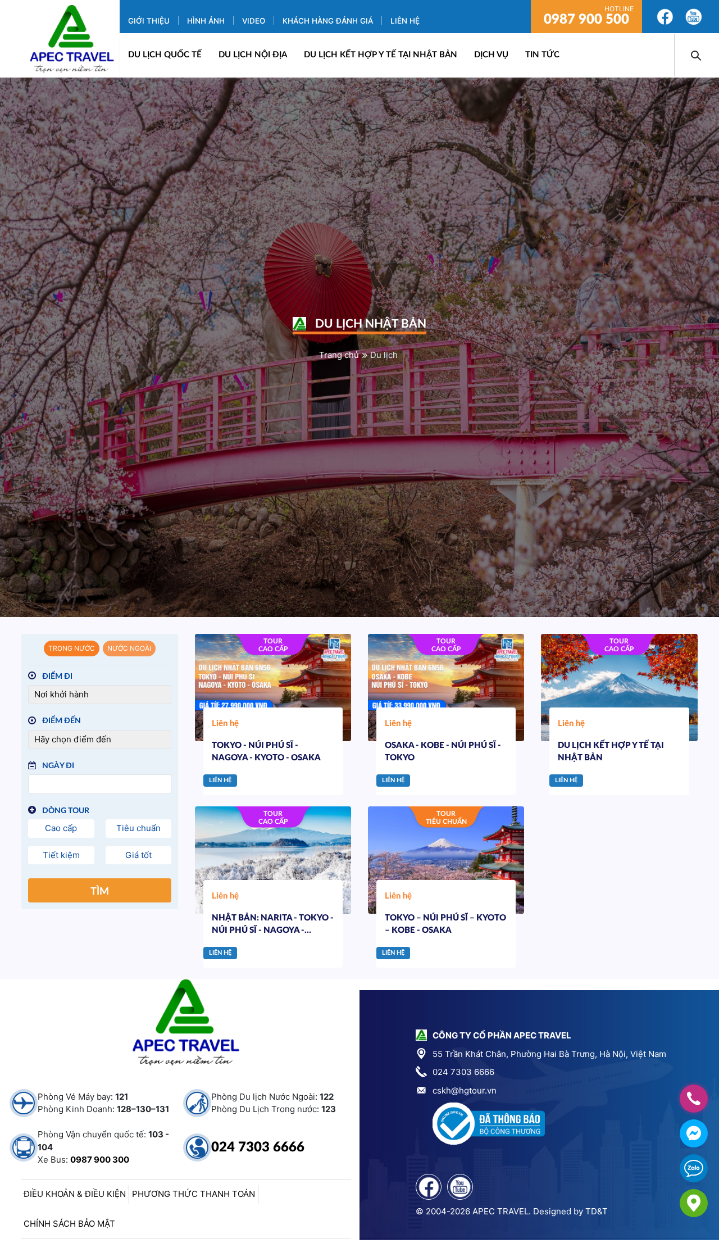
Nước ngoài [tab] (129, 648)
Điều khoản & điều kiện (75, 1194)
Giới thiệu (149, 20)
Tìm (99, 892)
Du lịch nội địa (253, 55)
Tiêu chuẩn (138, 828)
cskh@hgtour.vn (465, 1090)
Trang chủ (339, 355)
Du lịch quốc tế (165, 55)
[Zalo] (694, 1168)
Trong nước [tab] (71, 648)
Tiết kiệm (61, 855)
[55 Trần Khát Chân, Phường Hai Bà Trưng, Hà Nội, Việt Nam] (694, 1203)
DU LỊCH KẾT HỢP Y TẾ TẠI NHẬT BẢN (380, 55)
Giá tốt (138, 855)
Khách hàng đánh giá (328, 20)
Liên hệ (405, 20)
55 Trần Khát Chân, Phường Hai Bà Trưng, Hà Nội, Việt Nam (549, 1054)
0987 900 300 (99, 1159)
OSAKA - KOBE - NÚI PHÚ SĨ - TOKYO (443, 752)
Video (253, 20)
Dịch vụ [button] (491, 55)
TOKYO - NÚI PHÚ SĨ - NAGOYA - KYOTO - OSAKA (266, 752)
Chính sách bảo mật (69, 1223)
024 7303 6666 (257, 1147)
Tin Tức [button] (542, 55)
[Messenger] (694, 1133)
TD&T (596, 1211)
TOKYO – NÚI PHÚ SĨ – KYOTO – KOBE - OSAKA (445, 924)
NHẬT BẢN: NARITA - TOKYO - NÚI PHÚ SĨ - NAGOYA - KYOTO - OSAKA (273, 925)
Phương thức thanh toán (193, 1194)
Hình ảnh (206, 20)
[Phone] (694, 1099)
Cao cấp (61, 828)
